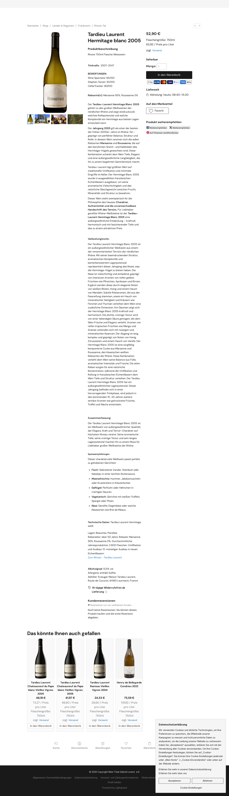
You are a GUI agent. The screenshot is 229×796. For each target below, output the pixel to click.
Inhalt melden (114, 782)
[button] (157, 111)
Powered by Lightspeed (114, 787)
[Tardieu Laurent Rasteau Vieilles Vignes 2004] (99, 659)
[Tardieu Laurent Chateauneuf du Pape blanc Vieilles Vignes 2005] (40, 659)
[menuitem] (195, 25)
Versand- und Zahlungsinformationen (119, 777)
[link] (191, 787)
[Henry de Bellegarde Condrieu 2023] (129, 659)
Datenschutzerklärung (86, 777)
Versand (157, 50)
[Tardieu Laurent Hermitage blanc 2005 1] (42, 119)
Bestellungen (102, 748)
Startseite (32, 25)
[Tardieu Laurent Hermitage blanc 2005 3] (75, 119)
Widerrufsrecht (149, 777)
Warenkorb (149, 748)
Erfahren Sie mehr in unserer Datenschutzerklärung (185, 769)
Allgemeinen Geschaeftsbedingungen (52, 777)
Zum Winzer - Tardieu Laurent (105, 557)
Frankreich (84, 25)
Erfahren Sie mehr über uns (173, 773)
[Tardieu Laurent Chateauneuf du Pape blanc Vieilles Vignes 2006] (70, 659)
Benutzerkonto (79, 748)
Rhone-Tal (100, 25)
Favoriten (126, 748)
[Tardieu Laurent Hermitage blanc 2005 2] (58, 119)
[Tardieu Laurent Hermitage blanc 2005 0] (30, 119)
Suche (56, 748)
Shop (45, 25)
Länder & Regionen (63, 25)
